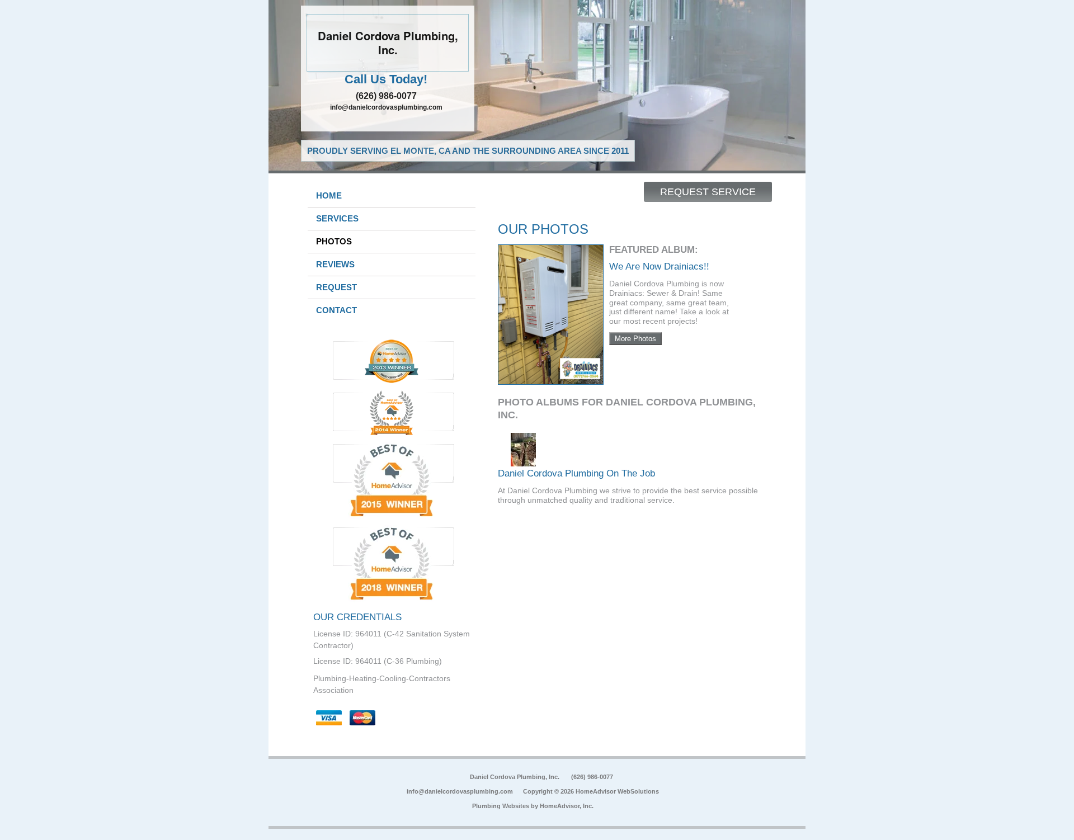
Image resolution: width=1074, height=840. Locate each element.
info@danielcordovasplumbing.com (386, 107)
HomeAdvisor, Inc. (566, 806)
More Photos (635, 338)
